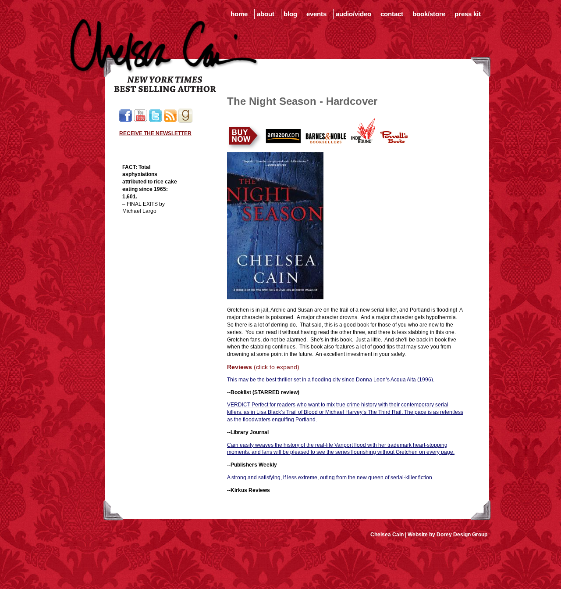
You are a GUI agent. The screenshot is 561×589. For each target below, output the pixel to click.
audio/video (353, 14)
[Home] (164, 90)
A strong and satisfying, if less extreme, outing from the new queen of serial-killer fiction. (330, 477)
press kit (467, 14)
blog (290, 14)
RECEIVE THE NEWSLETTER (155, 133)
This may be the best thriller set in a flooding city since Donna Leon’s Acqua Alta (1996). (330, 380)
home (239, 14)
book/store (428, 14)
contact (391, 14)
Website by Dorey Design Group (447, 535)
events (316, 14)
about (265, 14)
